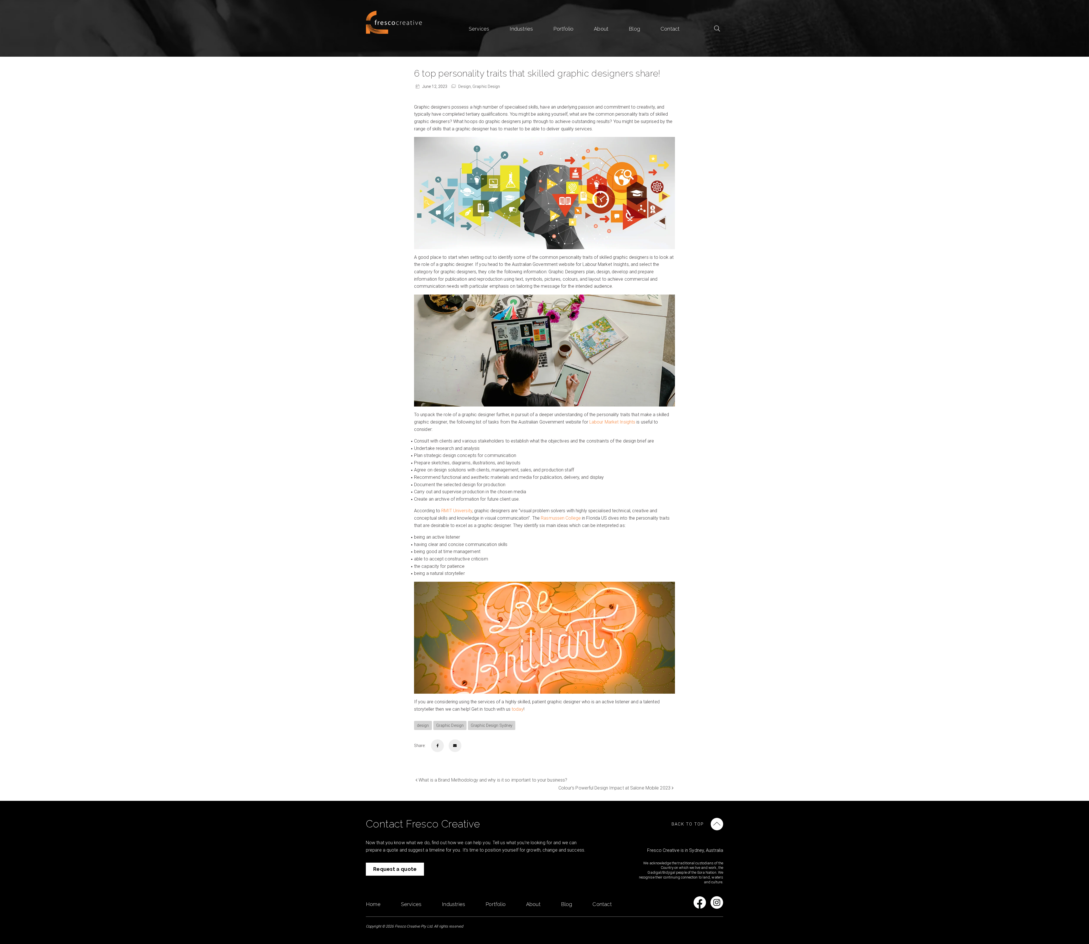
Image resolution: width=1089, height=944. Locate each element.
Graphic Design (486, 86)
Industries (521, 29)
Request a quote (395, 869)
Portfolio (563, 29)
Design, (465, 86)
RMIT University (456, 510)
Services (479, 29)
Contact (669, 29)
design (423, 725)
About (601, 29)
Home (373, 904)
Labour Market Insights (612, 422)
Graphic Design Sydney (491, 725)
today (518, 709)
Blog (634, 29)
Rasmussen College (561, 518)
